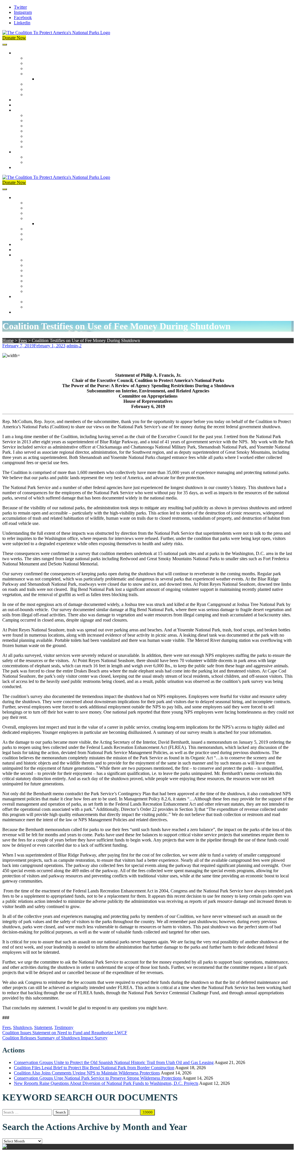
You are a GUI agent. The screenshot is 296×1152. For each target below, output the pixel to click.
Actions (21, 99)
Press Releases (27, 104)
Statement (43, 1027)
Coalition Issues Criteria (47, 68)
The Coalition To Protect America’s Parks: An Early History (80, 73)
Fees (22, 340)
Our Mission (25, 52)
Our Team (34, 58)
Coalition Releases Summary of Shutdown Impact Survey (55, 1037)
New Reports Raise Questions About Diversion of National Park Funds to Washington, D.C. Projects (106, 1083)
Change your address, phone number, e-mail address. (73, 162)
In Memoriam (37, 146)
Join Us (21, 151)
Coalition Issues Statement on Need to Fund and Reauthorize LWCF (64, 1032)
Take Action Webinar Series (50, 130)
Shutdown (22, 1027)
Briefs (30, 115)
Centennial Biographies (58, 78)
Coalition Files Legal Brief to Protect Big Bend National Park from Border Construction (94, 1067)
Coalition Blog (38, 136)
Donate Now (14, 37)
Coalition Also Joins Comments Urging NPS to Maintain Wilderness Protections (87, 1072)
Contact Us (24, 167)
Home (8, 340)
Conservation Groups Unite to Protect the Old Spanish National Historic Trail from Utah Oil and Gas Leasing (114, 1062)
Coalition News (28, 110)
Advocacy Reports (42, 125)
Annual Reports (39, 120)
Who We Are (37, 63)
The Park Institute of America (52, 141)
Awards (32, 94)
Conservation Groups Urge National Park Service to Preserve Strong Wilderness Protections (98, 1078)
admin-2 (74, 345)
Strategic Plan (38, 89)
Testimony (63, 1027)
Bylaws (32, 84)
